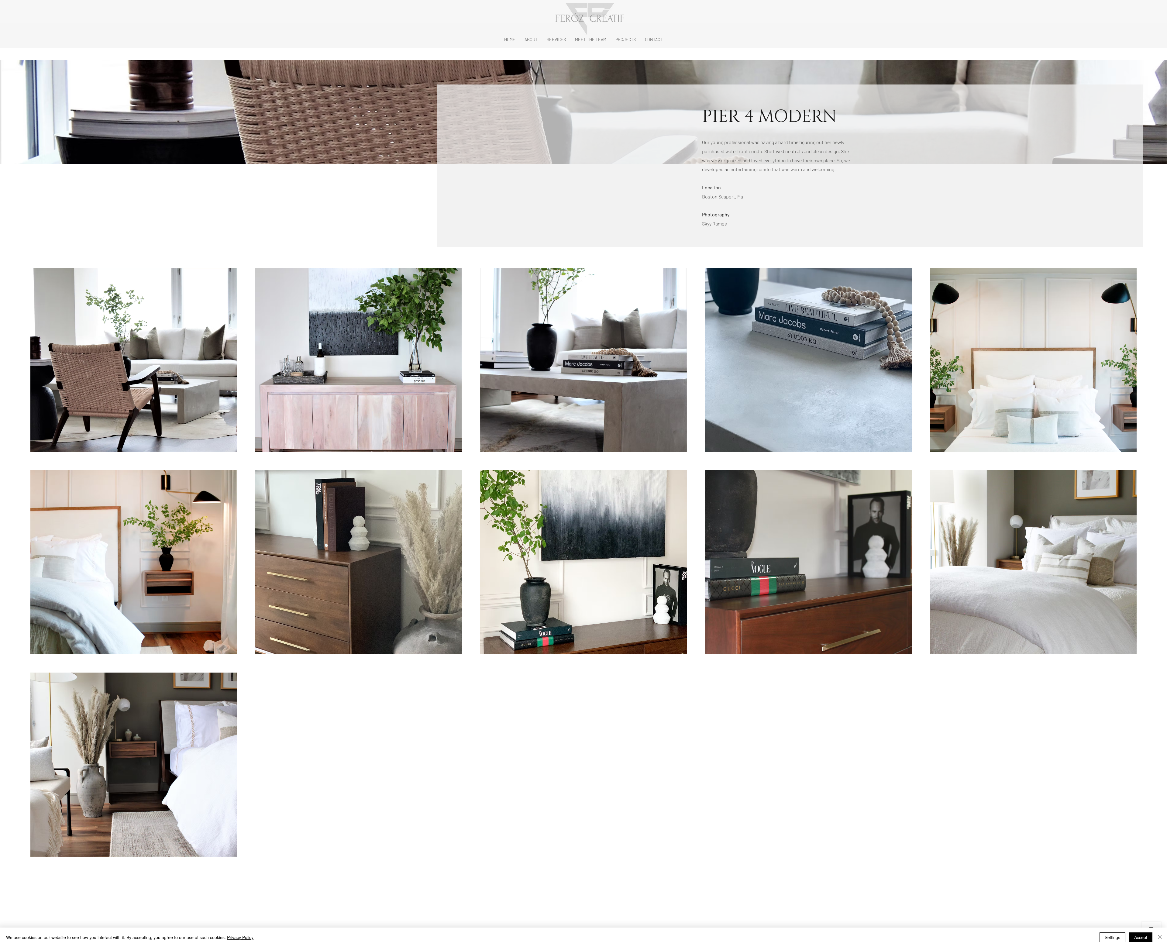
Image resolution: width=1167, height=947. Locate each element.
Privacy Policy (240, 937)
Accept (1140, 937)
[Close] (1159, 937)
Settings (1112, 937)
